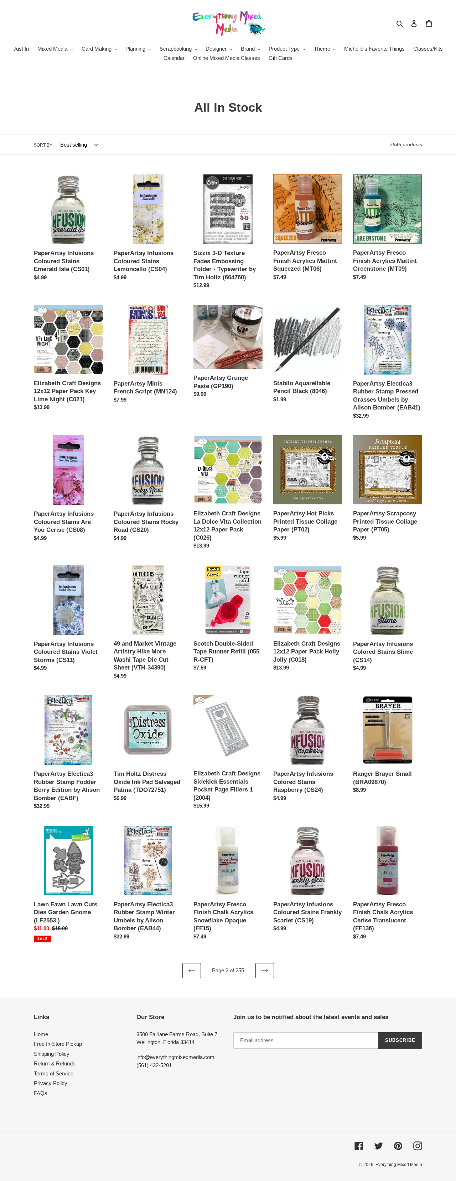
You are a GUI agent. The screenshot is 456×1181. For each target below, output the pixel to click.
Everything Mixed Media (398, 1164)
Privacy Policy (50, 1083)
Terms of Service (53, 1073)
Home (41, 1034)
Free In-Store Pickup (58, 1044)
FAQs (40, 1093)
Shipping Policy (51, 1054)
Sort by (43, 145)
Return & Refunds (55, 1063)
